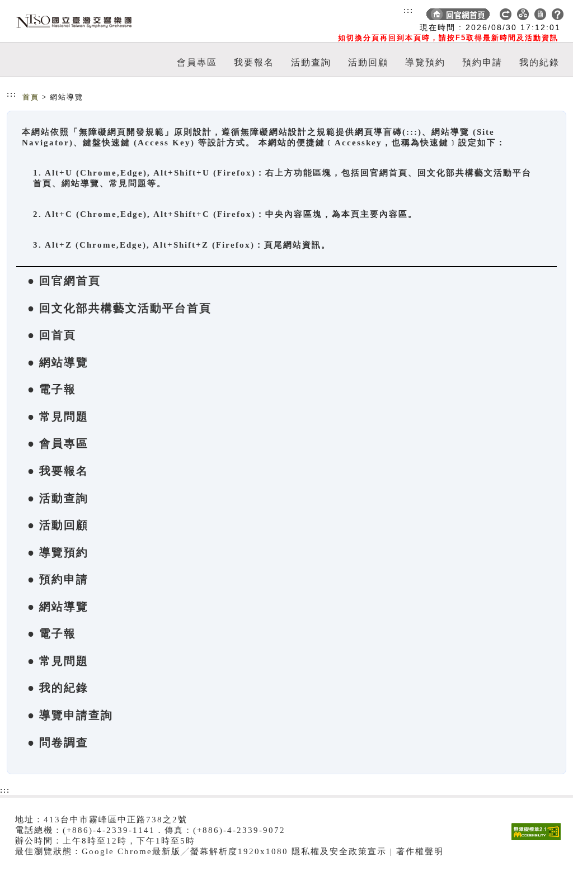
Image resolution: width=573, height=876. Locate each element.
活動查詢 (311, 62)
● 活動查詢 (57, 498)
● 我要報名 (57, 471)
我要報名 (254, 62)
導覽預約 (425, 62)
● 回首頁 (51, 335)
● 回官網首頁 (64, 280)
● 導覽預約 (57, 552)
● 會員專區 (57, 443)
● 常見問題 (57, 416)
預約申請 (482, 62)
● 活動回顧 (57, 525)
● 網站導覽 (57, 362)
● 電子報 (51, 389)
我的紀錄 (539, 62)
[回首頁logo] (71, 21)
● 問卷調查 (57, 742)
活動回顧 (368, 62)
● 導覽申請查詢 (70, 715)
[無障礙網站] (538, 840)
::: (408, 10)
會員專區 (197, 62)
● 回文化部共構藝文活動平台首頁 (119, 308)
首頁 (30, 97)
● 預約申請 (57, 579)
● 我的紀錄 (57, 687)
